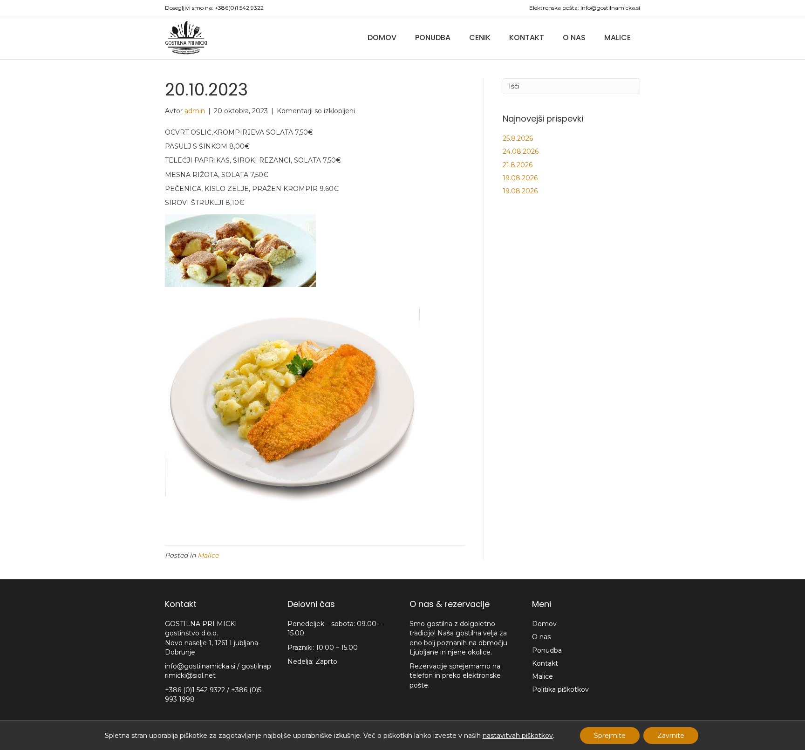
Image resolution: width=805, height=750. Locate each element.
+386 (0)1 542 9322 (196, 690)
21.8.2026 (517, 165)
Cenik (480, 37)
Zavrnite (670, 735)
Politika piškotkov (560, 689)
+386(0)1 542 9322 (239, 7)
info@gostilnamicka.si (610, 7)
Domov (382, 37)
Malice (617, 37)
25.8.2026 (518, 138)
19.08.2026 (520, 178)
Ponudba (432, 37)
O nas (574, 37)
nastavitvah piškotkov (518, 735)
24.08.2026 (521, 151)
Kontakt (526, 37)
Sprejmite (610, 735)
